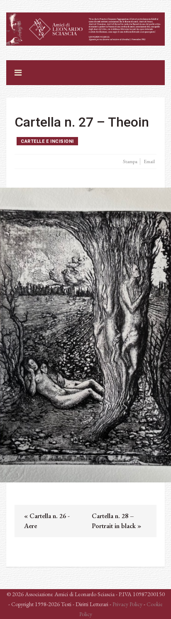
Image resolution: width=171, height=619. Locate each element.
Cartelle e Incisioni (47, 141)
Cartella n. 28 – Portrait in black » (116, 520)
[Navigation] (18, 72)
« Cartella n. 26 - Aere (47, 520)
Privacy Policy (127, 604)
